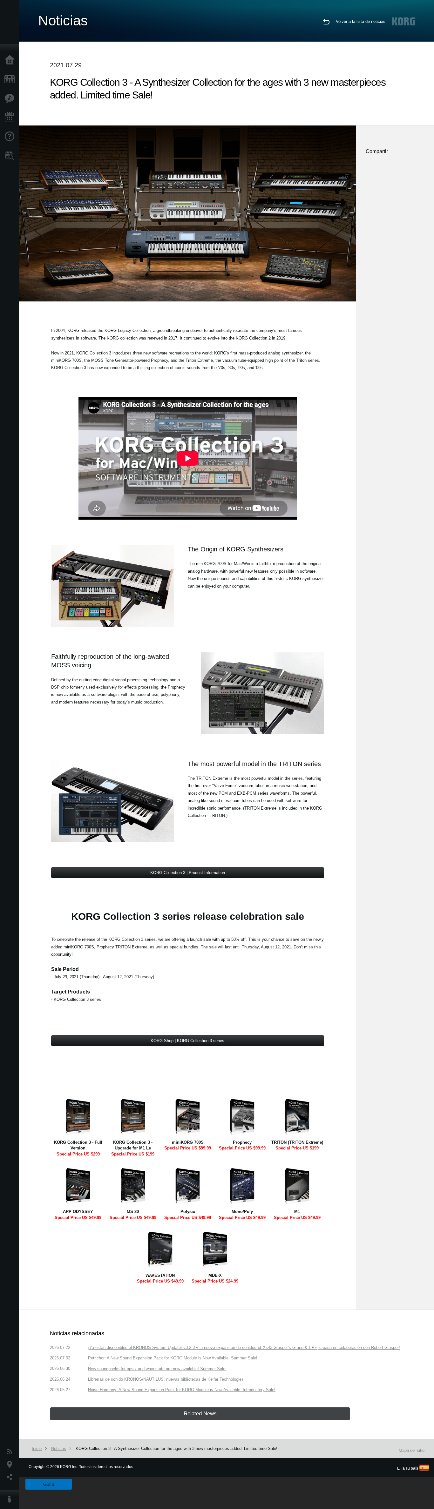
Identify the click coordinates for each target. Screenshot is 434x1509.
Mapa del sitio (411, 1450)
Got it (48, 1484)
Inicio (11, 60)
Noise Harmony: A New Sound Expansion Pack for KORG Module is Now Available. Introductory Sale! (181, 1389)
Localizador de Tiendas (11, 157)
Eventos (11, 117)
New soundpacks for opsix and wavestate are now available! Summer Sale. (157, 1368)
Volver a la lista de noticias (360, 21)
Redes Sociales (11, 1477)
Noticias (11, 1451)
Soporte (11, 136)
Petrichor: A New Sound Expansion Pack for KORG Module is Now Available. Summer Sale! (172, 1358)
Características (11, 98)
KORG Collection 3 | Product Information (187, 872)
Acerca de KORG (11, 1499)
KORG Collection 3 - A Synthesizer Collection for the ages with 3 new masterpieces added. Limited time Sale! (176, 1448)
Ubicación (11, 1464)
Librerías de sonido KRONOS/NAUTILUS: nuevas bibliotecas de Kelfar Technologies (166, 1379)
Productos (11, 79)
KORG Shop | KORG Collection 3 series (187, 1040)
